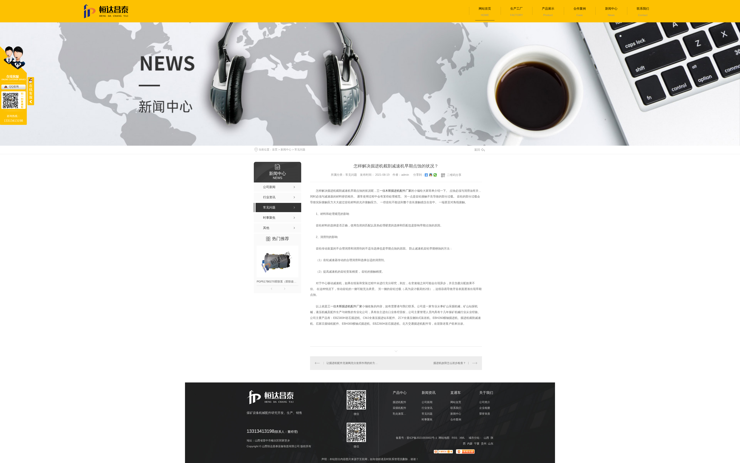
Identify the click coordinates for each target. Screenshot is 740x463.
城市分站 (474, 437)
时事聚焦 (427, 419)
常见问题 (299, 149)
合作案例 (580, 8)
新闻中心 (611, 8)
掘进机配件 (399, 402)
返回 (477, 149)
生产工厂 (516, 8)
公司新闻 (427, 402)
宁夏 (476, 443)
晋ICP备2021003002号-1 (422, 437)
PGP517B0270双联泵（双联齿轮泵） (277, 281)
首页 (275, 149)
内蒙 (470, 443)
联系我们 (643, 8)
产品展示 (548, 8)
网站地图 (444, 437)
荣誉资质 (484, 413)
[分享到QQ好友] (430, 174)
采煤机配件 (399, 407)
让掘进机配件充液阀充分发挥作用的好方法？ (353, 363)
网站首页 (485, 8)
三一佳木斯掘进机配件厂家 (394, 190)
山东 (490, 443)
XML (462, 437)
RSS (454, 437)
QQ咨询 (14, 86)
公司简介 (484, 402)
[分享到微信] (435, 174)
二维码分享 (454, 174)
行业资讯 (427, 407)
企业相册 (484, 407)
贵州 (483, 443)
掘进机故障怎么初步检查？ (449, 363)
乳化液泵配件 (400, 413)
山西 (486, 437)
